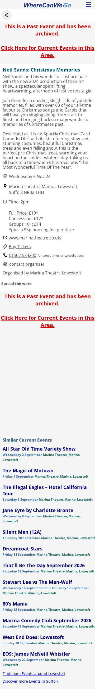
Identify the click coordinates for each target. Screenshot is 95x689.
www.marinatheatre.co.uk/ (35, 238)
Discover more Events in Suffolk (30, 681)
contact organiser (27, 264)
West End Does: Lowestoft (33, 637)
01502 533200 (22, 255)
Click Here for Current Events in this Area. (47, 51)
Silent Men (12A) (22, 532)
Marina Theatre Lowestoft (55, 273)
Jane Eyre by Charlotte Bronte (38, 510)
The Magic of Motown (28, 470)
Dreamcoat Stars (22, 548)
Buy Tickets (20, 247)
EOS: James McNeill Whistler (36, 654)
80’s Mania (15, 604)
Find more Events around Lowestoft (34, 673)
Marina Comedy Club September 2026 (47, 620)
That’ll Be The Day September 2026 (44, 565)
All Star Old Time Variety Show (39, 449)
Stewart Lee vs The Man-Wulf (37, 582)
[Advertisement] (47, 381)
